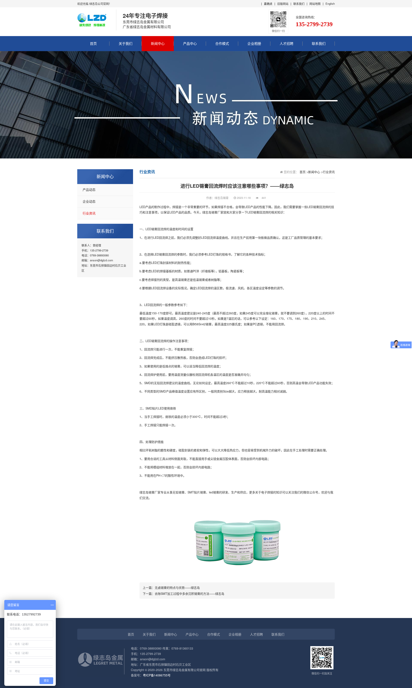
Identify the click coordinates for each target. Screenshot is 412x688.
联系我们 (298, 4)
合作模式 (222, 43)
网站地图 (315, 4)
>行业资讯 (328, 172)
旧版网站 (282, 4)
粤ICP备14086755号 (157, 675)
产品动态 (89, 190)
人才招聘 (286, 43)
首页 (93, 43)
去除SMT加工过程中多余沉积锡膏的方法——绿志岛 (189, 593)
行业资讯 (89, 213)
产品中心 (190, 43)
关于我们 (125, 43)
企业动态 (89, 201)
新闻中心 (158, 43)
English (330, 4)
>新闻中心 (313, 172)
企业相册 (254, 43)
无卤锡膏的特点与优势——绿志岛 (177, 587)
